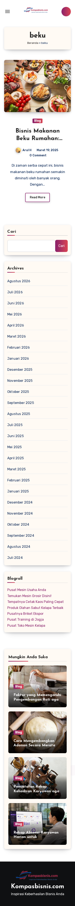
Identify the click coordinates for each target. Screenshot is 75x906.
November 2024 (20, 513)
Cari (11, 232)
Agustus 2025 (18, 414)
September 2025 (20, 403)
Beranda (32, 42)
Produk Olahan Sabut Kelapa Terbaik (35, 608)
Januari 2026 (18, 359)
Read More (37, 197)
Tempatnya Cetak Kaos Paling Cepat (35, 602)
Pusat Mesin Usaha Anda (26, 590)
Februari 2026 (18, 347)
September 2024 (20, 536)
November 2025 (20, 381)
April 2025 (15, 458)
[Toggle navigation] (7, 11)
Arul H (26, 150)
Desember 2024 (20, 502)
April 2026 (15, 325)
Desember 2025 (19, 370)
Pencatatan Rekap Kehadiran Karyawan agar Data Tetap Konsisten (37, 791)
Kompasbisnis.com (37, 886)
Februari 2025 (18, 480)
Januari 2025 (18, 491)
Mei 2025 (14, 447)
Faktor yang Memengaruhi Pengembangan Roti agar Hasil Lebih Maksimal (37, 699)
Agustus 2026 (18, 281)
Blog (37, 121)
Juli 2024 (15, 558)
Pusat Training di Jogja (25, 619)
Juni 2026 (15, 303)
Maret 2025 (16, 469)
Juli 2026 (15, 292)
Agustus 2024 (18, 547)
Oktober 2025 (18, 392)
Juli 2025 (14, 425)
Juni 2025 (15, 436)
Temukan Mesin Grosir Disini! (29, 596)
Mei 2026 (14, 314)
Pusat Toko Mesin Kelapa (26, 626)
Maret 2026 (16, 336)
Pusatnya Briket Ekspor (25, 614)
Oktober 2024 (18, 524)
